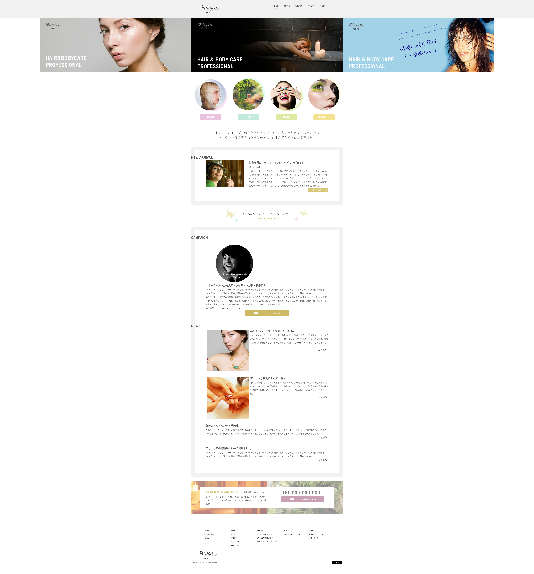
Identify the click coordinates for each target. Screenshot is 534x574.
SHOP (322, 6)
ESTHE (233, 538)
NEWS (207, 538)
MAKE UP (234, 545)
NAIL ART (234, 541)
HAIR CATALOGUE (264, 534)
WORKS (298, 6)
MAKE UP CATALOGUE (266, 541)
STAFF (311, 6)
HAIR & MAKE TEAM (292, 534)
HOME (276, 6)
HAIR (232, 534)
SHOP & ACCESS (316, 534)
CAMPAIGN (209, 534)
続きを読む (323, 349)
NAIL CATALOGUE (264, 538)
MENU (287, 6)
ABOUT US (313, 538)
